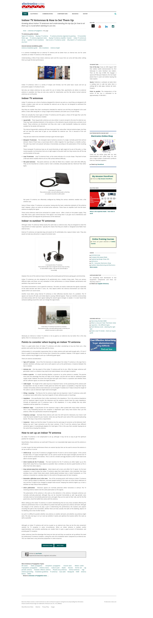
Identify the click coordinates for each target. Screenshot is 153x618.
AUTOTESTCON (95, 255)
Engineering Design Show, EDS (100, 259)
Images (53, 607)
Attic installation (44, 48)
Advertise (38, 607)
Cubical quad (55, 568)
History (85, 14)
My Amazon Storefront (105, 179)
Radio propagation (36, 566)
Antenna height (55, 48)
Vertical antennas (74, 570)
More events (93, 267)
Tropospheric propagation (29, 568)
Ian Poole (39, 553)
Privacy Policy (45, 607)
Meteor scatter (79, 566)
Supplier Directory (103, 283)
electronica (94, 261)
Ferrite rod (78, 568)
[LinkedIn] (106, 26)
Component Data (62, 14)
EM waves (25, 566)
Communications (47, 14)
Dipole (64, 568)
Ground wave (67, 566)
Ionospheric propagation (52, 566)
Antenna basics (44, 568)
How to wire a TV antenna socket (55, 40)
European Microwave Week (99, 257)
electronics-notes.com (110, 601)
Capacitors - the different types (100, 325)
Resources (75, 14)
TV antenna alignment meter (38, 38)
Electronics (34, 14)
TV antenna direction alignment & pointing (63, 36)
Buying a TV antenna (42, 36)
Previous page (47, 545)
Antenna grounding (27, 572)
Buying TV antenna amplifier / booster (60, 38)
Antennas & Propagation (35, 31)
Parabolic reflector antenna (42, 570)
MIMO (29, 574)
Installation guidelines (41, 572)
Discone (70, 568)
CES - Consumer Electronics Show (101, 263)
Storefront (100, 164)
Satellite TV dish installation (35, 40)
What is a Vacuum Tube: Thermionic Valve (103, 323)
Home (25, 14)
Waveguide (70, 572)
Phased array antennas (60, 570)
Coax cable (62, 572)
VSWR (77, 572)
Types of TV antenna (28, 36)
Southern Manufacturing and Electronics (103, 265)
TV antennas (53, 572)
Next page (60, 545)
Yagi (83, 570)
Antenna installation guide (29, 48)
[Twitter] (93, 26)
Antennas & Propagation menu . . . (39, 575)
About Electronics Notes (27, 607)
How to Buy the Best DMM (99, 321)
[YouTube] (99, 26)
